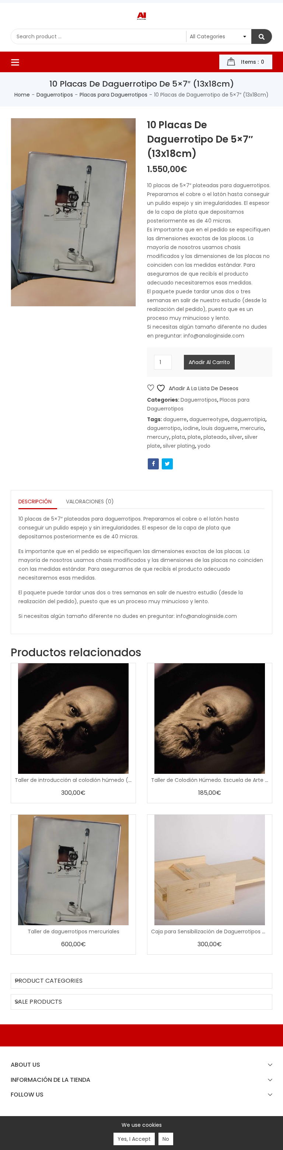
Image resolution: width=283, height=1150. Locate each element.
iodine (191, 428)
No (166, 1139)
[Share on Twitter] (167, 463)
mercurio (252, 428)
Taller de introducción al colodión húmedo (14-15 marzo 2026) (95, 780)
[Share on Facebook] (153, 463)
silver (235, 437)
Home (22, 94)
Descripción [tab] (35, 501)
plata (178, 437)
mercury (158, 437)
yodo (204, 446)
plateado (215, 437)
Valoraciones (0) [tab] (90, 501)
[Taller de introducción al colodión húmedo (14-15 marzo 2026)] (73, 718)
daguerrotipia (248, 419)
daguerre (175, 419)
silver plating (179, 446)
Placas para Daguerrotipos (113, 94)
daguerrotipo (164, 428)
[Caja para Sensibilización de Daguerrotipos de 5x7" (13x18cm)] (209, 870)
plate (194, 437)
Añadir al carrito (209, 362)
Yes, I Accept (134, 1139)
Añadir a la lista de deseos (202, 388)
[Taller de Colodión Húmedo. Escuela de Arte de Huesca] (209, 718)
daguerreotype (208, 419)
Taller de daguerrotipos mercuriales (73, 931)
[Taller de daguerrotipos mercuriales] (73, 870)
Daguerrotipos (54, 94)
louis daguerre (219, 428)
